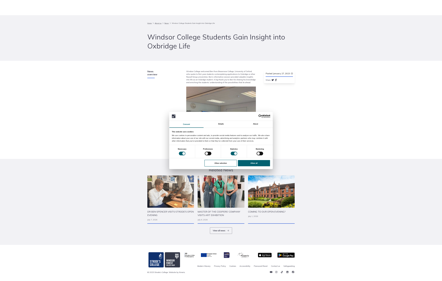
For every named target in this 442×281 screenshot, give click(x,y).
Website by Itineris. (177, 272)
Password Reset (261, 266)
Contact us (275, 266)
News (166, 23)
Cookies (232, 266)
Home (149, 23)
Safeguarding (289, 266)
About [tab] (255, 124)
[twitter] (273, 80)
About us (158, 23)
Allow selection (220, 163)
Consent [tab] (186, 124)
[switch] (208, 153)
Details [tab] (221, 124)
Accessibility (245, 266)
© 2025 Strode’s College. (157, 272)
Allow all (253, 163)
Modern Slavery (204, 266)
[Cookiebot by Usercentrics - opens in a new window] (260, 116)
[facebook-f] (276, 80)
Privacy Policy (220, 266)
